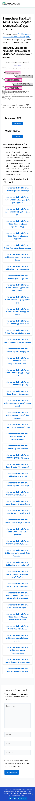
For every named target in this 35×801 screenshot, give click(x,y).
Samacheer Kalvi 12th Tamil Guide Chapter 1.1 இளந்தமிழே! (17, 189)
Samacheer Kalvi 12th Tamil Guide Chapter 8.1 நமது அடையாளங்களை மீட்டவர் (17, 617)
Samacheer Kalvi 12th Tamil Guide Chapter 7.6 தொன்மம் (17, 606)
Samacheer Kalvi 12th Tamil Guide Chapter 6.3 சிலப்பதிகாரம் (17, 502)
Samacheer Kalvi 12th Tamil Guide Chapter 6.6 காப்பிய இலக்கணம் (17, 531)
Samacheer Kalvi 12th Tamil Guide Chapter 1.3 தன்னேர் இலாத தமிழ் (17, 212)
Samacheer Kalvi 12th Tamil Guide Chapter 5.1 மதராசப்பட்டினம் (17, 425)
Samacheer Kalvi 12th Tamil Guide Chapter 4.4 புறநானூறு (17, 392)
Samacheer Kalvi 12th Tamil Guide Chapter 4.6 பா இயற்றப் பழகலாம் (17, 415)
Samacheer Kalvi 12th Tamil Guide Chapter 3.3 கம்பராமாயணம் (17, 322)
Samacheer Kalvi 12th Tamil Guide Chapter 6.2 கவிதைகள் (17, 493)
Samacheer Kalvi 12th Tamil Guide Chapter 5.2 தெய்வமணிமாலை (17, 436)
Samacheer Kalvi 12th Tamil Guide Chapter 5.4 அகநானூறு (17, 456)
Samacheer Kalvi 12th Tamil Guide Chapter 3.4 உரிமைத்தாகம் (17, 331)
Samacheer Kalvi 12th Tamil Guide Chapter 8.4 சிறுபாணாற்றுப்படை (17, 650)
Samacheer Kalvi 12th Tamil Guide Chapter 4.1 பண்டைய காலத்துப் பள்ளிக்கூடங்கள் (17, 360)
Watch (17, 136)
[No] (33, 794)
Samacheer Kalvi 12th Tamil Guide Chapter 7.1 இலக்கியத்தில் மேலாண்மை (17, 553)
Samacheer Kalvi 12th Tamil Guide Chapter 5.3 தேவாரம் (17, 447)
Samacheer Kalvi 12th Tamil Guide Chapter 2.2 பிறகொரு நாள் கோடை (17, 257)
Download (17, 123)
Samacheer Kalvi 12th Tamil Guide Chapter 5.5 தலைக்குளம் (17, 465)
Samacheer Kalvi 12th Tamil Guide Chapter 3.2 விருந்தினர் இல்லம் (17, 311)
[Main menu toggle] (31, 3)
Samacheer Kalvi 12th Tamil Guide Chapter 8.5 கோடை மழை (17, 660)
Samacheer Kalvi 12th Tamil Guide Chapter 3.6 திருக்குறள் (17, 350)
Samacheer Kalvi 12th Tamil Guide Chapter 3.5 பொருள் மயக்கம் (17, 341)
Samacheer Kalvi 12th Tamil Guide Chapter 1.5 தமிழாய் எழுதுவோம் (17, 236)
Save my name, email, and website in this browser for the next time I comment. (16, 763)
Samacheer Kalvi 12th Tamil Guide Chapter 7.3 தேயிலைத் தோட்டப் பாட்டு (17, 574)
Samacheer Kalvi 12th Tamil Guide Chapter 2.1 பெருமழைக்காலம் (17, 246)
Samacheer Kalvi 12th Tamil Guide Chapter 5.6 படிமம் (17, 475)
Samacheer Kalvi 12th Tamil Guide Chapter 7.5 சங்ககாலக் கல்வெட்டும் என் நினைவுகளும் (17, 595)
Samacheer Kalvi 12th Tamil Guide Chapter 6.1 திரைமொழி (17, 484)
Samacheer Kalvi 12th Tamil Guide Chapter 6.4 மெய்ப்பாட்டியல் (17, 512)
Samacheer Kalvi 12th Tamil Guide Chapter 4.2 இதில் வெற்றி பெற (18, 372)
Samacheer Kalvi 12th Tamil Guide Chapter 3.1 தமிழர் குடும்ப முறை (17, 299)
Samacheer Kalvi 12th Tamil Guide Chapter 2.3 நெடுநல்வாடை (17, 267)
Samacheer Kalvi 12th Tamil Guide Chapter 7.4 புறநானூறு (17, 585)
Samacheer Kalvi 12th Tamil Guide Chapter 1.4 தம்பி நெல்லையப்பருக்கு (17, 224)
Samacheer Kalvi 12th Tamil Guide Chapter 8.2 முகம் (17, 627)
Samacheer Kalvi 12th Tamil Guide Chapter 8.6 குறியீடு (17, 670)
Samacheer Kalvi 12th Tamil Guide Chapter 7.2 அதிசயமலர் (17, 563)
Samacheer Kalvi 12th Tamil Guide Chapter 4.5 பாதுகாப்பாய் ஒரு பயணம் (17, 403)
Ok (10, 798)
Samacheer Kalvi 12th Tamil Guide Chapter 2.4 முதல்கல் (17, 277)
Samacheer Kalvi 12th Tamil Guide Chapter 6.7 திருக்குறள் (17, 542)
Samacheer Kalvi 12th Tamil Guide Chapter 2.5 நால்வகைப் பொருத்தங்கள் (17, 287)
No (15, 798)
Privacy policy (22, 798)
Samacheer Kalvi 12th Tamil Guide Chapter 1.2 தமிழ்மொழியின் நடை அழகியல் (17, 200)
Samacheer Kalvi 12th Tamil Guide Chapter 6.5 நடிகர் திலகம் (18, 521)
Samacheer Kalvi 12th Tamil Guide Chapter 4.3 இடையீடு (17, 383)
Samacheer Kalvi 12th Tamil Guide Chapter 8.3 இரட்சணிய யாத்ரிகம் (17, 638)
